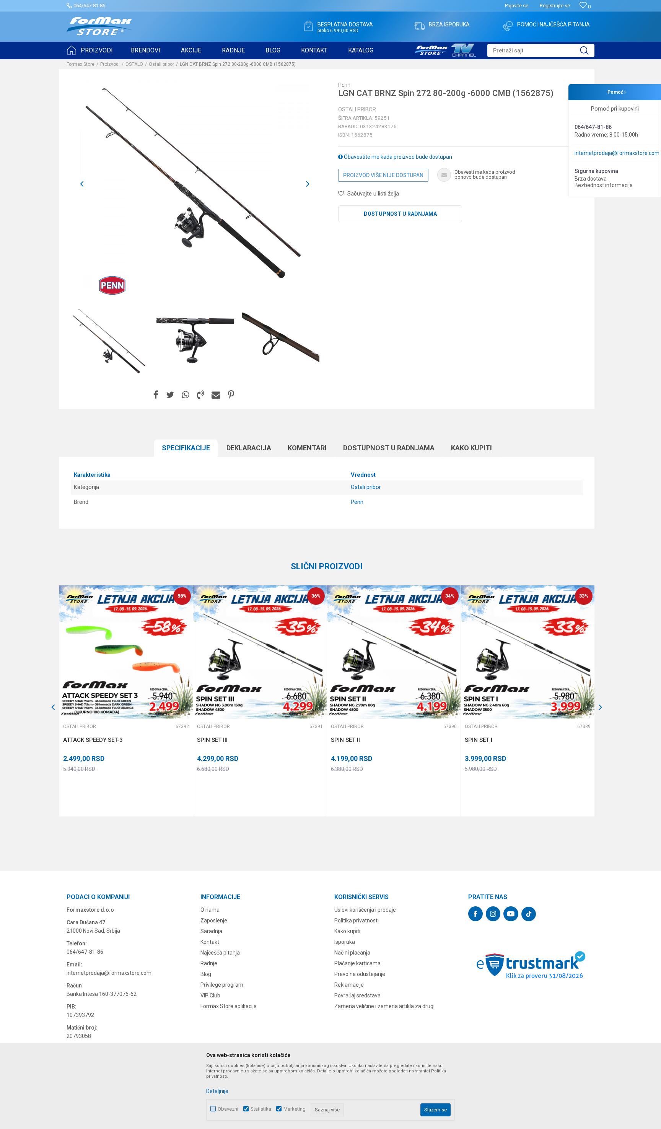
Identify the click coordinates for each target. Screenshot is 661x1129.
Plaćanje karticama (357, 963)
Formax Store (80, 64)
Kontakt (209, 942)
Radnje (208, 963)
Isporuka (344, 942)
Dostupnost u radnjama (400, 214)
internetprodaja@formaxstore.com (617, 153)
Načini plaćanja (352, 953)
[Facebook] (155, 395)
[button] (540, 50)
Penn (357, 502)
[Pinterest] (231, 395)
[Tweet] (170, 395)
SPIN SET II (345, 739)
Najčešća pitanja (220, 953)
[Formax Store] (99, 26)
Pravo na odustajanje (359, 974)
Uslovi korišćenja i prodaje (365, 910)
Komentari (307, 448)
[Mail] (216, 395)
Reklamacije (349, 985)
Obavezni (228, 1109)
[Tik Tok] (528, 914)
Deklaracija (248, 448)
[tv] (445, 49)
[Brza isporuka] (419, 26)
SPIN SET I (478, 739)
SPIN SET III (212, 739)
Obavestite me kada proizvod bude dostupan (397, 157)
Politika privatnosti (356, 920)
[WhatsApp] (185, 395)
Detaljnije (217, 1091)
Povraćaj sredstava (357, 995)
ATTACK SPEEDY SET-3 (93, 739)
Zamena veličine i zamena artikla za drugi (384, 1006)
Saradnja (211, 931)
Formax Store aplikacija (228, 1006)
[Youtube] (510, 913)
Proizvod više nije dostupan (383, 175)
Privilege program (221, 985)
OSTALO (134, 64)
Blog (205, 974)
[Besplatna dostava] (308, 26)
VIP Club (210, 995)
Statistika (261, 1109)
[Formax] (70, 713)
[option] (109, 342)
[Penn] (112, 285)
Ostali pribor (161, 64)
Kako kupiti (471, 448)
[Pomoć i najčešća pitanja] (508, 26)
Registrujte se (555, 5)
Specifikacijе (186, 448)
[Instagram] (493, 913)
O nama (210, 910)
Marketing (294, 1109)
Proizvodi (110, 64)
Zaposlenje (213, 920)
